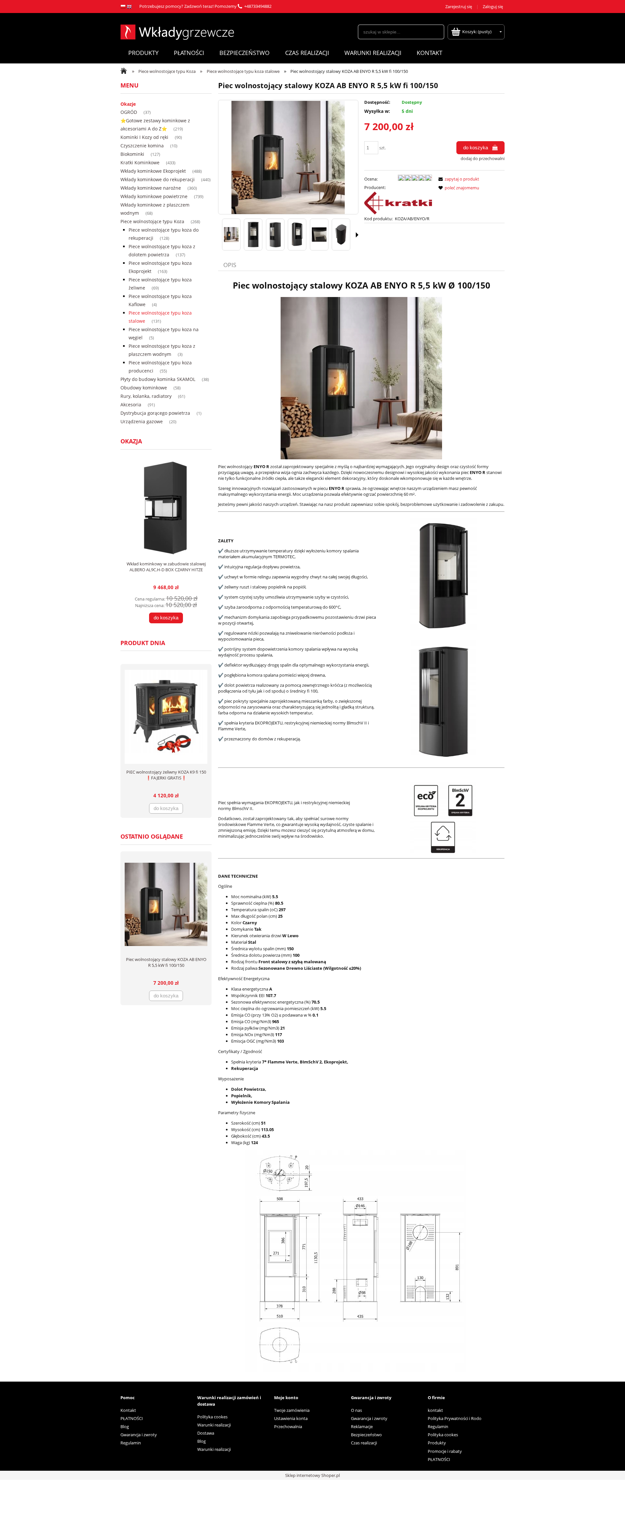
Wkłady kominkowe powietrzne (154, 196)
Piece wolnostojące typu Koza (152, 221)
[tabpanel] (361, 830)
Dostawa (205, 1433)
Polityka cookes (212, 1417)
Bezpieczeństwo (366, 1435)
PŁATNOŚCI (131, 1418)
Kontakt (128, 1410)
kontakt (435, 1410)
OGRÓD (128, 112)
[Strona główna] (177, 31)
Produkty (437, 1443)
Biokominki (132, 154)
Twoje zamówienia (292, 1410)
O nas (356, 1410)
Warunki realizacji (214, 1425)
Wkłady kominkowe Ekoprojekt (153, 171)
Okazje (128, 104)
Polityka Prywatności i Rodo (454, 1418)
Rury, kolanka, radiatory (146, 396)
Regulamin (130, 1443)
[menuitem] (143, 53)
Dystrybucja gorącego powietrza (155, 413)
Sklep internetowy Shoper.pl (312, 1475)
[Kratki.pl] (398, 203)
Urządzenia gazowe (141, 421)
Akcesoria (130, 404)
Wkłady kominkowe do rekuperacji (157, 179)
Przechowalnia (288, 1426)
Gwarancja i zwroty (138, 1435)
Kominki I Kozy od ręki (144, 137)
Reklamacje (362, 1426)
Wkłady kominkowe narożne (150, 188)
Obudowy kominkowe (143, 388)
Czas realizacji (364, 1443)
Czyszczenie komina (142, 145)
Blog (124, 1426)
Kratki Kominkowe (140, 162)
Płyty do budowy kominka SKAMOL (157, 379)
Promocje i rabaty (445, 1451)
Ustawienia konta (291, 1418)
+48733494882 (257, 6)
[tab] (230, 265)
